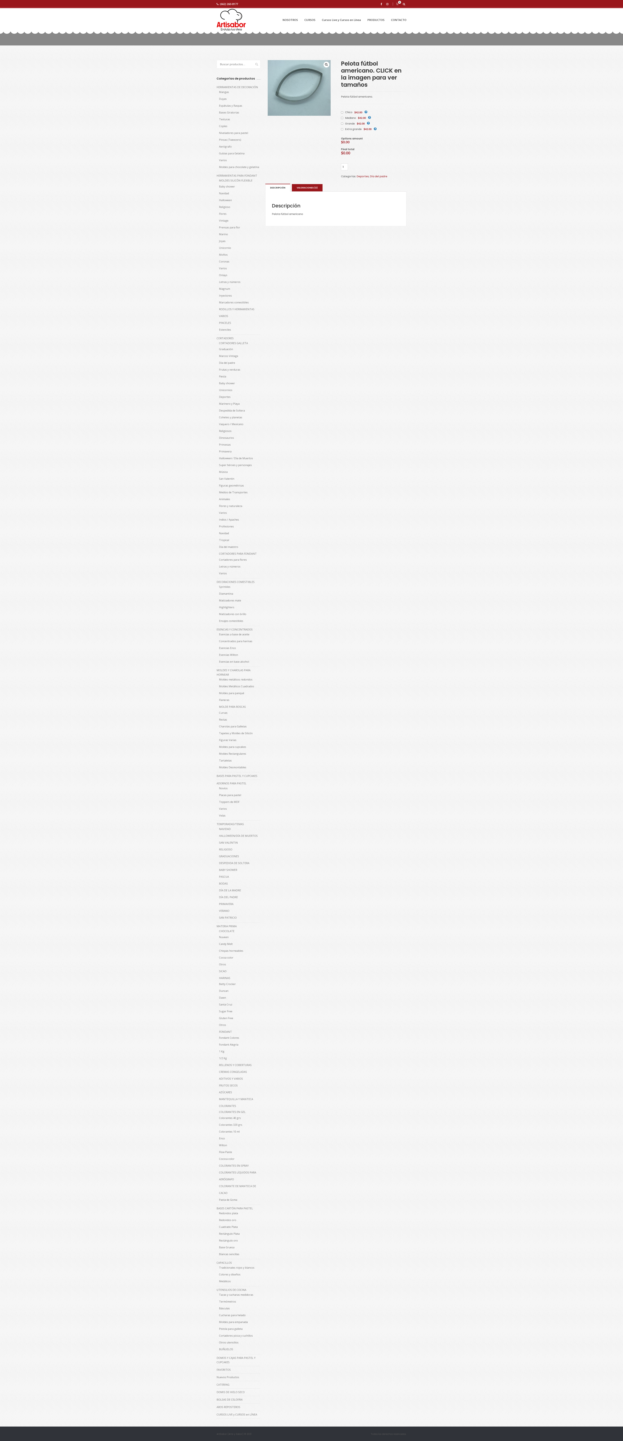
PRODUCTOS (376, 20)
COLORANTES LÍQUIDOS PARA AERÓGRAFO (237, 1176)
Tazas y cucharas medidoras (236, 1295)
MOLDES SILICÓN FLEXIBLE (235, 180)
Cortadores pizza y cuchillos (236, 1335)
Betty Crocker (227, 984)
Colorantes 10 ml (229, 1131)
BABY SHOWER (228, 870)
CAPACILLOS (224, 1263)
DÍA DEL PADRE (228, 897)
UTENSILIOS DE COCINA (231, 1290)
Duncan (223, 991)
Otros (222, 964)
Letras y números (229, 282)
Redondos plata (228, 1213)
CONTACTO (398, 20)
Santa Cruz (225, 1004)
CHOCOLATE (226, 931)
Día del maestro (228, 547)
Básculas (224, 1308)
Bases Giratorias (229, 112)
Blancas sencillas (229, 1254)
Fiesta (222, 376)
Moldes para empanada (233, 1322)
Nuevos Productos (228, 1377)
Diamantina (226, 593)
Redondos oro (227, 1220)
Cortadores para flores (233, 559)
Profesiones (226, 526)
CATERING (223, 1384)
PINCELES (225, 323)
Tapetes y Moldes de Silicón (236, 733)
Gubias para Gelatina (231, 153)
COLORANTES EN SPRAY (234, 1165)
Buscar (255, 64)
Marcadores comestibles (234, 302)
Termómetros (227, 1301)
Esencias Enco (227, 648)
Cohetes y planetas (230, 417)
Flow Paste (225, 1152)
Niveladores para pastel (233, 133)
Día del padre (378, 176)
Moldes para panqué (231, 693)
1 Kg (221, 1051)
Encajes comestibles (231, 621)
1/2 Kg (223, 1058)
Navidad (224, 193)
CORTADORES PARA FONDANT (238, 553)
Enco (222, 1138)
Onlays (223, 275)
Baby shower (227, 186)
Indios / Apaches (229, 519)
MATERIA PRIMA (227, 926)
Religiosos (225, 431)
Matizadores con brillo (232, 614)
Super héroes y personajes (235, 465)
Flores (222, 214)
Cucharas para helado (232, 1315)
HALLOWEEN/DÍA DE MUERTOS (238, 836)
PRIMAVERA (226, 904)
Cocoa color (226, 957)
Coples (223, 126)
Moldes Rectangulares (232, 753)
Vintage (223, 220)
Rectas (223, 719)
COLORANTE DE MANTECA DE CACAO (237, 1189)
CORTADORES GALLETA (233, 343)
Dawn (222, 997)
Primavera (225, 451)
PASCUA (224, 877)
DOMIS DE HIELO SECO (231, 1392)
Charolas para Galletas (233, 726)
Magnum (224, 289)
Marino (223, 234)
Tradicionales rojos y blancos (236, 1267)
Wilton (223, 1145)
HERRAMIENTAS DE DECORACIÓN (237, 87)
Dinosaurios (226, 438)
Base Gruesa (226, 1247)
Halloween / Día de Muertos (236, 458)
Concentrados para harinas (235, 641)
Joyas (222, 241)
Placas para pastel (230, 795)
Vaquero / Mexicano (231, 424)
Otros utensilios (228, 1342)
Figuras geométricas (231, 485)
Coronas (224, 261)
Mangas (224, 92)
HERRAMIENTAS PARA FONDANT (237, 175)
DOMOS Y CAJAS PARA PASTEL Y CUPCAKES (236, 1360)
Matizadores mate (230, 600)
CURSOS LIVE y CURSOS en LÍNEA (237, 1414)
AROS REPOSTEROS (228, 1407)
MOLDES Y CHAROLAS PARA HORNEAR (233, 672)
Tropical (224, 540)
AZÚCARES (225, 1092)
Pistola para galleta (231, 1329)
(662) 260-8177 (229, 4)
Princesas (225, 444)
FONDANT (225, 1032)
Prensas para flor (229, 227)
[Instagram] (388, 4)
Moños (223, 254)
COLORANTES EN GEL (232, 1112)
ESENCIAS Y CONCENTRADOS (235, 629)
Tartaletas (225, 760)
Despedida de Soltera (232, 410)
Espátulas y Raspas (230, 105)
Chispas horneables (231, 951)
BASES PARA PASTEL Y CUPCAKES (237, 776)
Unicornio (225, 248)
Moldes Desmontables (232, 767)
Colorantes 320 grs (230, 1125)
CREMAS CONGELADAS (233, 1072)
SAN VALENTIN (228, 842)
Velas (222, 815)
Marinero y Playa (229, 403)
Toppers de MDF (229, 802)
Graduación (226, 349)
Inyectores (225, 295)
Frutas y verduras (229, 369)
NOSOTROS (290, 20)
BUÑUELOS (226, 1349)
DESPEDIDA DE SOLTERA (234, 863)
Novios (223, 788)
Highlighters (226, 607)
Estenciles (225, 329)
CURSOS (309, 20)
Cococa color (226, 1159)
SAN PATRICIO (228, 917)
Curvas (223, 713)
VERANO (224, 911)
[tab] (277, 188)
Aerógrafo (225, 146)
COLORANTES (227, 1106)
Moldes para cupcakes (232, 747)
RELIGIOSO (225, 849)
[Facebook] (382, 4)
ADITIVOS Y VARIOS (231, 1078)
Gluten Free (226, 1018)
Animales (224, 499)
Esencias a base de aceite (234, 634)
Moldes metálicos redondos (235, 679)
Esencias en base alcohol (234, 661)
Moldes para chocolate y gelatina (239, 167)
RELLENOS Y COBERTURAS (235, 1065)
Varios (223, 160)
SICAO (222, 971)
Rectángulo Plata (229, 1233)
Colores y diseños (229, 1274)
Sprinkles (224, 587)
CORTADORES (225, 338)
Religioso (224, 207)
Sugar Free (225, 1011)
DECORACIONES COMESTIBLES (236, 582)
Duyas (223, 99)
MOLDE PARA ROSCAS (232, 707)
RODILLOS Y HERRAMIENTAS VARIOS (236, 312)
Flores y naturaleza (230, 506)
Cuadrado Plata (228, 1227)
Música (223, 472)
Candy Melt (226, 944)
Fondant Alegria (228, 1044)
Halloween (225, 200)
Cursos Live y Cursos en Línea (341, 20)
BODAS (223, 883)
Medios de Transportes (233, 492)
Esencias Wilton (228, 655)
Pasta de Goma (228, 1200)
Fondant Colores (229, 1038)
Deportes (363, 176)
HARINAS (224, 978)
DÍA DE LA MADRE (230, 890)
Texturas (224, 119)
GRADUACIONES (229, 856)
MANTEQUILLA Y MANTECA (236, 1099)
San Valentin (226, 478)
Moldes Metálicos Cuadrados (236, 686)
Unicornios (225, 390)
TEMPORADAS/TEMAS (230, 824)
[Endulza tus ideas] (231, 20)
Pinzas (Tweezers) (230, 140)
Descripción (277, 187)
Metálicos (225, 1281)
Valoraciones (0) (307, 187)
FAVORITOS (224, 1370)
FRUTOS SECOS (228, 1085)
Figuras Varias (227, 740)
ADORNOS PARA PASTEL (231, 783)
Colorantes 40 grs (230, 1118)
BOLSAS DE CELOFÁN (230, 1399)
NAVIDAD (225, 829)
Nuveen (224, 937)
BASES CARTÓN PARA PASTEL (235, 1208)
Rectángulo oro (228, 1240)
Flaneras (224, 700)
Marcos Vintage (228, 356)
